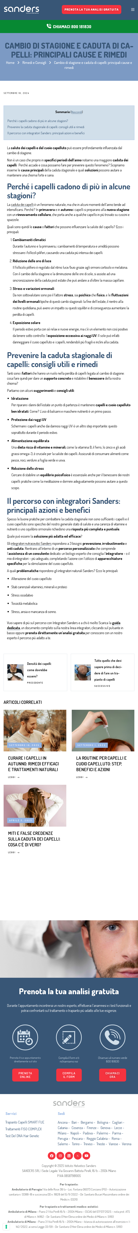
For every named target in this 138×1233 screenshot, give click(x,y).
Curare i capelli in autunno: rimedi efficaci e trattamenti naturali (33, 763)
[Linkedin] (69, 1156)
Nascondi (77, 112)
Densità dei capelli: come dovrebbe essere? (39, 670)
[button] (69, 1075)
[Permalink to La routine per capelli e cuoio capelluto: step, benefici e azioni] (103, 730)
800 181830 (112, 1061)
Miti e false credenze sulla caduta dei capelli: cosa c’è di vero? (34, 838)
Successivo (102, 686)
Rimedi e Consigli (34, 62)
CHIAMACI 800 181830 (72, 26)
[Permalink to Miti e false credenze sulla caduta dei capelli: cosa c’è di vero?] (35, 805)
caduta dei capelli (22, 204)
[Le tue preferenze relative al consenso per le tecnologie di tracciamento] (6, 1226)
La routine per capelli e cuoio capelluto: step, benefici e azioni (101, 763)
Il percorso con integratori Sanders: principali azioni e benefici (46, 133)
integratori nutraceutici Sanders (31, 543)
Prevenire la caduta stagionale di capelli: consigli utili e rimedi (45, 127)
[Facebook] (52, 1156)
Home (10, 62)
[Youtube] (86, 1156)
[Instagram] (60, 1156)
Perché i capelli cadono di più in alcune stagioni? (37, 120)
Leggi (11, 777)
